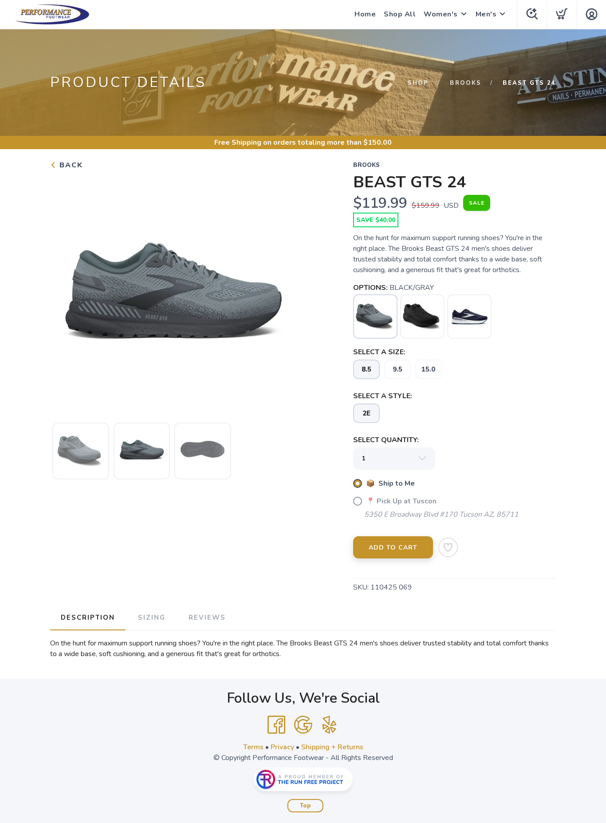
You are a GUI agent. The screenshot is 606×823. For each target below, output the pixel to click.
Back (70, 165)
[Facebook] (276, 725)
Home (365, 14)
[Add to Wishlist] (448, 547)
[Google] (303, 725)
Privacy (282, 747)
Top (305, 806)
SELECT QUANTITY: (386, 440)
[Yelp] (329, 725)
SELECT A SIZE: (379, 352)
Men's (486, 14)
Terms (253, 747)
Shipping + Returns (332, 747)
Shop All (400, 14)
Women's (441, 14)
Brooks (465, 83)
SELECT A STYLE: (382, 396)
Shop (418, 83)
